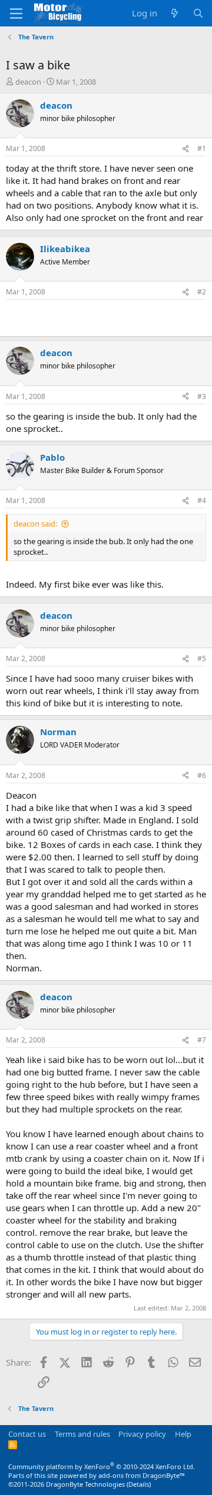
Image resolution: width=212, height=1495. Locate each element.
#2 (201, 292)
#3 (201, 396)
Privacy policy (142, 1434)
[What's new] (174, 13)
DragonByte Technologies (85, 1484)
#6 (201, 775)
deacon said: (35, 523)
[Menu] (16, 13)
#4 (201, 500)
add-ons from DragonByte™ (141, 1475)
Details (138, 1484)
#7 (201, 1040)
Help (183, 1434)
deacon (28, 81)
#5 (201, 658)
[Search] (198, 13)
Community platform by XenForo (101, 1466)
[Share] (185, 149)
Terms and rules (82, 1434)
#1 (201, 148)
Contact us (27, 1434)
